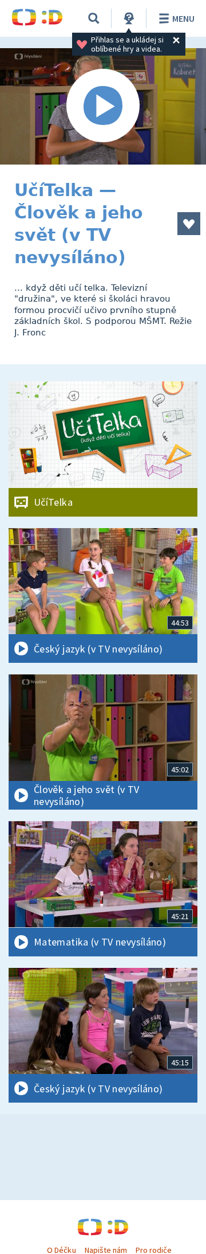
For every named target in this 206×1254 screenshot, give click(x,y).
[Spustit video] (103, 106)
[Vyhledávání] (94, 18)
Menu (183, 18)
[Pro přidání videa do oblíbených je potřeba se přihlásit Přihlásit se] (188, 223)
